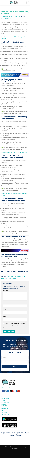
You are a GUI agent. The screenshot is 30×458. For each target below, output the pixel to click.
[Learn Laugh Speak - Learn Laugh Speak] (13, 2)
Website (5, 316)
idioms (25, 46)
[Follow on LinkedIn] (16, 391)
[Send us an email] (10, 391)
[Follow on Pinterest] (13, 391)
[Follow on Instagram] (5, 391)
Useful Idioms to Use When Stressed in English (14, 152)
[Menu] (27, 2)
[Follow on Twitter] (8, 391)
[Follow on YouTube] (18, 391)
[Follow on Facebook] (3, 391)
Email (4, 309)
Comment (6, 290)
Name (5, 303)
